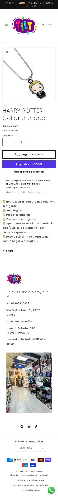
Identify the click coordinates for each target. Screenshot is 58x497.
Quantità (7, 135)
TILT (27, 471)
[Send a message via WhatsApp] (51, 490)
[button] (6, 25)
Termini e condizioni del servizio (30, 485)
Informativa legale (30, 490)
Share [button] (10, 250)
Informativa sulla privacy (30, 480)
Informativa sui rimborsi (34, 475)
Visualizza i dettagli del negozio (25, 192)
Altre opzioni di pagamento (29, 171)
